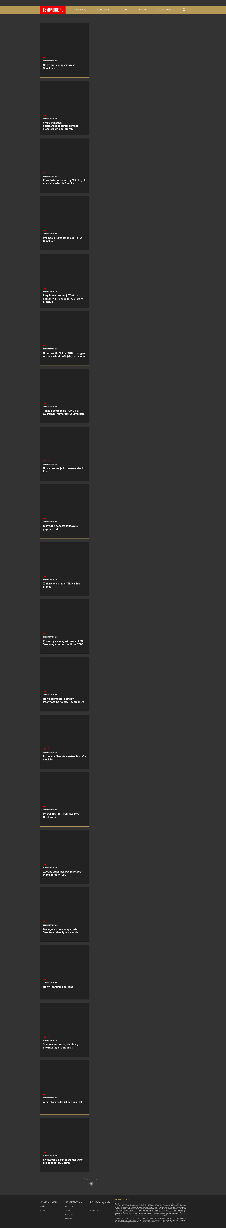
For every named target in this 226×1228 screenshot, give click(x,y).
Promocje (142, 10)
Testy (124, 10)
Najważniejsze (104, 10)
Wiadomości (81, 10)
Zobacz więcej (91, 1179)
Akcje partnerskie (165, 10)
